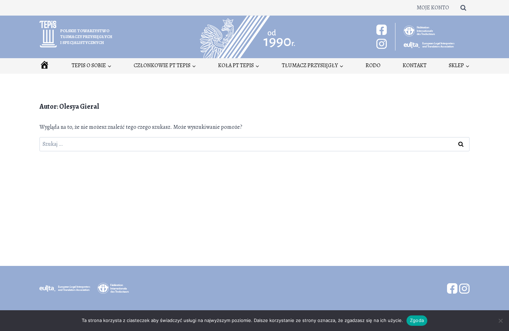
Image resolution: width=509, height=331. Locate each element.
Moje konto (433, 7)
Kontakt (415, 65)
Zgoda (417, 320)
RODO (373, 65)
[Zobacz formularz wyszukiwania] (463, 7)
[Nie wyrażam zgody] (500, 320)
